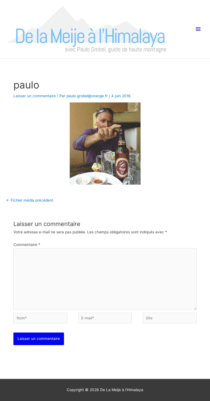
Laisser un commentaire (34, 96)
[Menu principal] (198, 29)
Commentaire (26, 244)
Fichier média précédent (29, 200)
